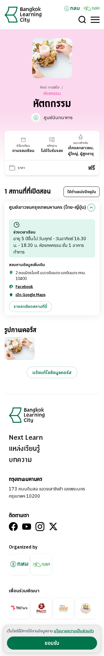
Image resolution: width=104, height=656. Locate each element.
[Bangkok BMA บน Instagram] (39, 526)
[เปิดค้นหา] (82, 20)
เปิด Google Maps (30, 294)
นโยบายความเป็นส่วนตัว (74, 630)
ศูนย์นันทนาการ (58, 117)
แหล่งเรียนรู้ (24, 449)
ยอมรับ (52, 643)
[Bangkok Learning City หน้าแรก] (23, 15)
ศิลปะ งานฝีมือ (50, 87)
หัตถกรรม (52, 93)
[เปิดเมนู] (95, 20)
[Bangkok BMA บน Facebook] (13, 526)
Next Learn (26, 437)
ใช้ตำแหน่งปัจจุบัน (81, 191)
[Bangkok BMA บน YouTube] (26, 526)
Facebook (24, 286)
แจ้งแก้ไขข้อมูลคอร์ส (52, 372)
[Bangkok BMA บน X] (53, 526)
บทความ (20, 460)
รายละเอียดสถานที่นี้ (30, 306)
